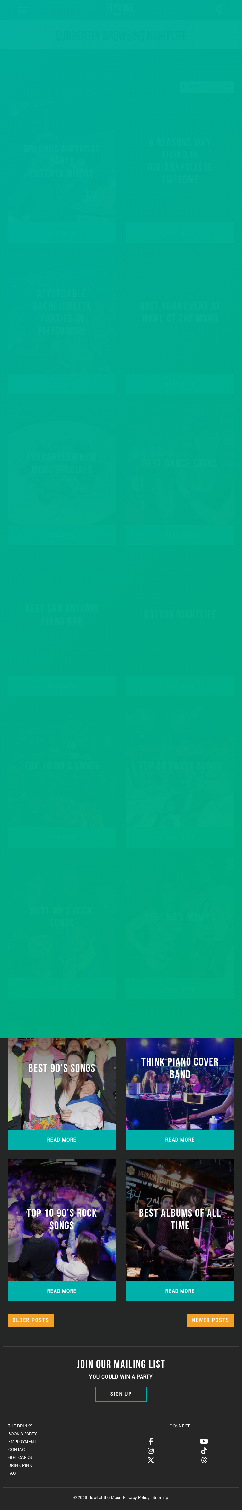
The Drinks (20, 1425)
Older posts (31, 1320)
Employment (22, 1441)
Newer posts (210, 1320)
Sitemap (161, 1497)
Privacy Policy (136, 1497)
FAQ (12, 1473)
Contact (17, 1449)
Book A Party (22, 1433)
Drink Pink (20, 1465)
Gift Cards (20, 1457)
